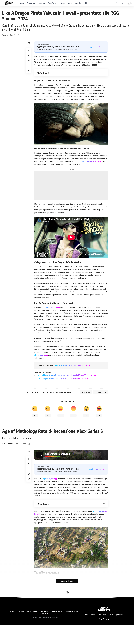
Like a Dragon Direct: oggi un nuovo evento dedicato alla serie (62, 379)
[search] (120, 3)
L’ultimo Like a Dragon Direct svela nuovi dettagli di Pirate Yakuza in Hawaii (67, 375)
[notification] (116, 3)
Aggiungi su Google (96, 47)
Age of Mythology (50, 479)
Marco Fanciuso (7, 443)
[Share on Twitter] (28, 55)
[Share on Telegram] (28, 65)
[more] (91, 3)
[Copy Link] (28, 70)
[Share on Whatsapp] (28, 60)
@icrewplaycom (41, 355)
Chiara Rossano (7, 608)
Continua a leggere (67, 581)
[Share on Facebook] (28, 50)
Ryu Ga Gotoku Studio (51, 307)
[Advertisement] (71, 185)
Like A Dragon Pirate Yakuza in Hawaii (72, 365)
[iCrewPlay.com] (9, 3)
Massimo (5, 35)
